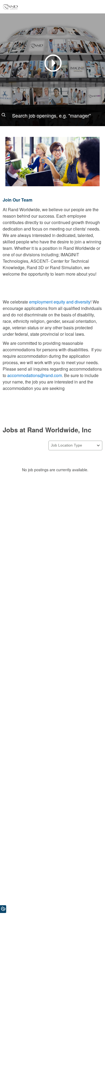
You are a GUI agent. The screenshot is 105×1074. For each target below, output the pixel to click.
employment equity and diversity (59, 302)
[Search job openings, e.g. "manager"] (52, 115)
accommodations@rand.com (34, 375)
